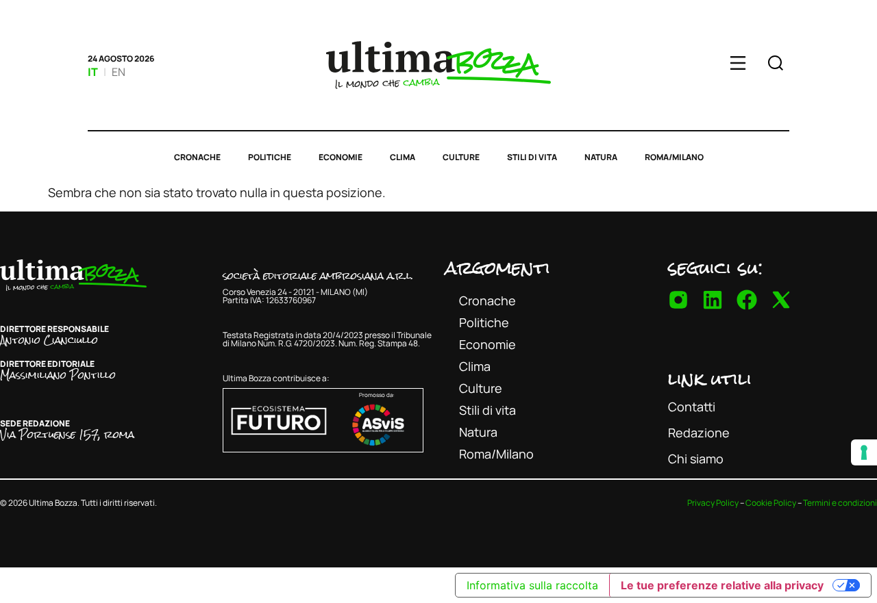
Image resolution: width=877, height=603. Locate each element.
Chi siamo (696, 458)
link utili (710, 378)
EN (118, 71)
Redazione (699, 432)
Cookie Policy (770, 503)
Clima (402, 157)
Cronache (197, 157)
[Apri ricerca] (775, 65)
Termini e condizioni (840, 503)
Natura (600, 157)
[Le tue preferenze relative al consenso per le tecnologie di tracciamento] (864, 452)
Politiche (269, 157)
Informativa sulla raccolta (532, 585)
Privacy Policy (713, 503)
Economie (340, 157)
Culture (461, 157)
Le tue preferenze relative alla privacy (722, 585)
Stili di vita (532, 157)
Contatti (691, 406)
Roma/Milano (674, 157)
